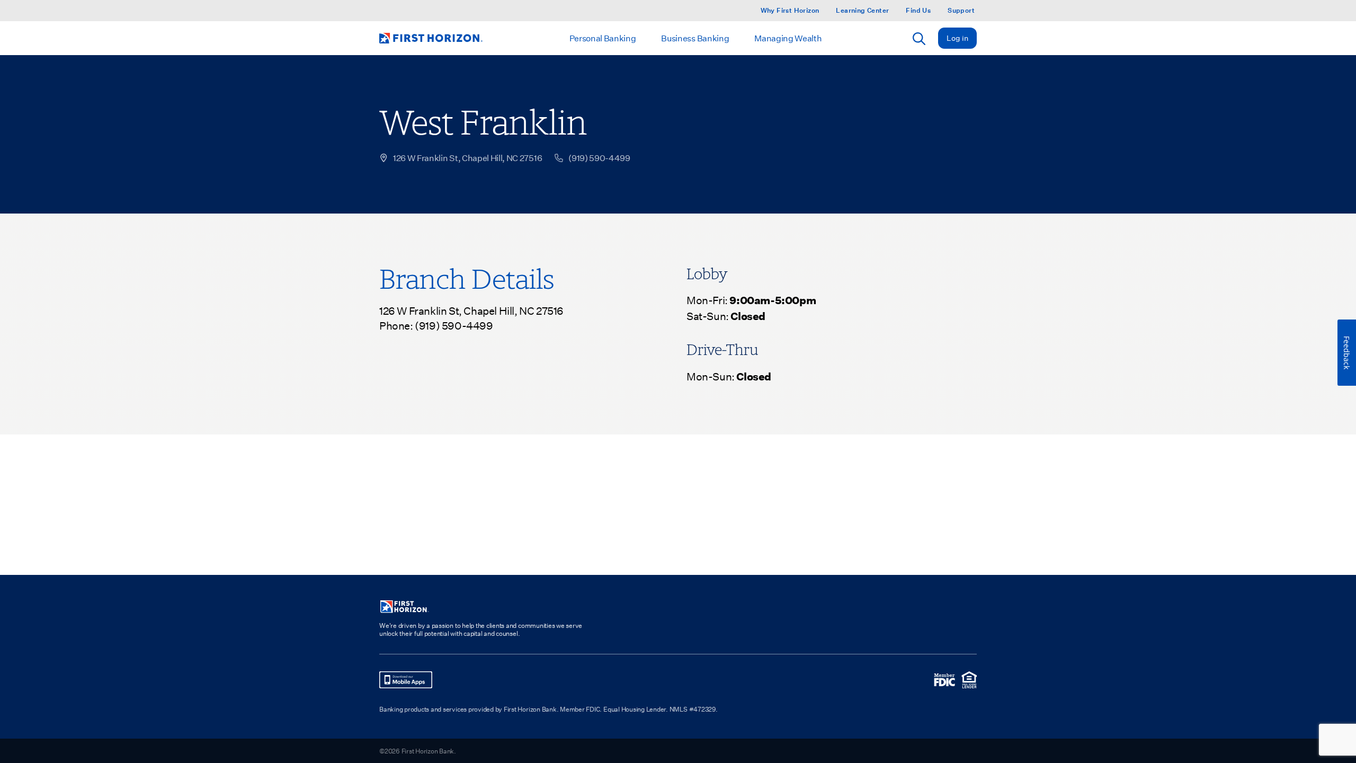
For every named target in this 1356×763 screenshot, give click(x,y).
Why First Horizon (790, 10)
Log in (957, 38)
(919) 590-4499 (454, 325)
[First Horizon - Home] (431, 38)
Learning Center (862, 10)
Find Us (918, 10)
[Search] (919, 38)
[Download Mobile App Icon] (405, 679)
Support (961, 10)
